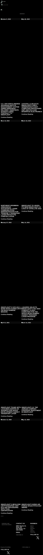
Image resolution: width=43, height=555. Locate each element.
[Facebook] (31, 537)
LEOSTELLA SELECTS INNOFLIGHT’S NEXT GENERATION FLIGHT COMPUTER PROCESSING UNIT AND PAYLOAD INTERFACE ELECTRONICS (32, 107)
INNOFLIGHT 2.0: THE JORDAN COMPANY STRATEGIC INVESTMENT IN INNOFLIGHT (31, 409)
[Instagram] (34, 537)
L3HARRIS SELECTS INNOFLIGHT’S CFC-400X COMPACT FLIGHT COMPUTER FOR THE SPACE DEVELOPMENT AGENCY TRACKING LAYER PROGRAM (31, 311)
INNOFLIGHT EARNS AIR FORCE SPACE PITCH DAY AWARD (31, 505)
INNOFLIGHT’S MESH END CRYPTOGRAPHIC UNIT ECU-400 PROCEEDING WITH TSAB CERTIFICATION (11, 507)
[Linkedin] (34, 540)
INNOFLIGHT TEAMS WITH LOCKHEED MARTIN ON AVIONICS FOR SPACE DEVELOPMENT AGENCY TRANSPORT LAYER (11, 410)
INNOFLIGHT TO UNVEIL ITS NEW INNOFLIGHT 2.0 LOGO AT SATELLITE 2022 (31, 207)
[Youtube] (31, 540)
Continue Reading (6, 117)
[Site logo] (3, 1)
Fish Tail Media (8, 547)
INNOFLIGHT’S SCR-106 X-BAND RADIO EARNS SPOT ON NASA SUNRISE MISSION (11, 309)
